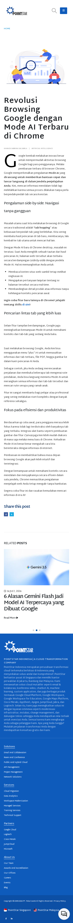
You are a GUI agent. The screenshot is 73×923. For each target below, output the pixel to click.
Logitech (8, 834)
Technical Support (12, 815)
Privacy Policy (60, 901)
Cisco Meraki (10, 839)
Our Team (8, 863)
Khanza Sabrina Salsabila (15, 148)
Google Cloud (10, 830)
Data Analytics (11, 796)
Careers (7, 878)
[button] (54, 10)
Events (7, 883)
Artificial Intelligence (42, 148)
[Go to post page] (36, 567)
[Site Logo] (16, 10)
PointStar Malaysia (48, 910)
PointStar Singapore (19, 910)
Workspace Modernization (16, 801)
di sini (26, 304)
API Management (11, 767)
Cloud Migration (11, 791)
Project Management (13, 772)
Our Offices (9, 873)
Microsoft (8, 849)
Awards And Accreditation (16, 868)
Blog (6, 888)
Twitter (12, 514)
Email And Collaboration (15, 753)
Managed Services (12, 806)
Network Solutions (12, 777)
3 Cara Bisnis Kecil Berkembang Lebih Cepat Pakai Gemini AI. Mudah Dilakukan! (33, 606)
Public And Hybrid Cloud (15, 762)
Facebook (6, 514)
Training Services (12, 810)
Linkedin (12, 918)
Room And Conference (14, 757)
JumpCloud (9, 844)
